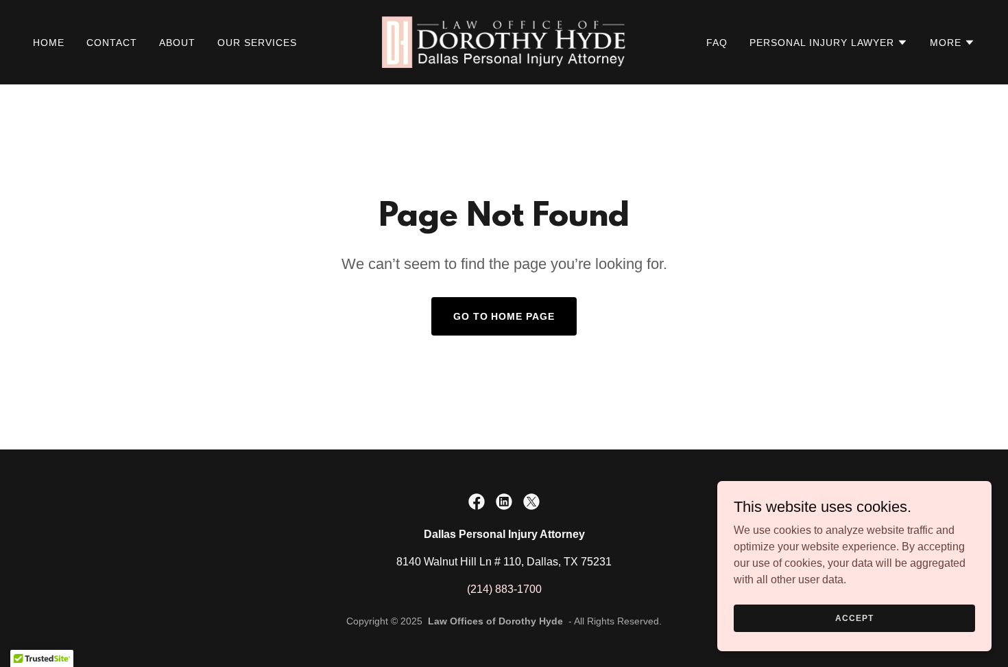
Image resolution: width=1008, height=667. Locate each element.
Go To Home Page (504, 316)
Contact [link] (111, 42)
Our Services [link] (257, 42)
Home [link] (48, 42)
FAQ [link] (717, 42)
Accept (854, 617)
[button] (828, 42)
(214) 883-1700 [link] (504, 589)
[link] (504, 41)
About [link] (177, 42)
